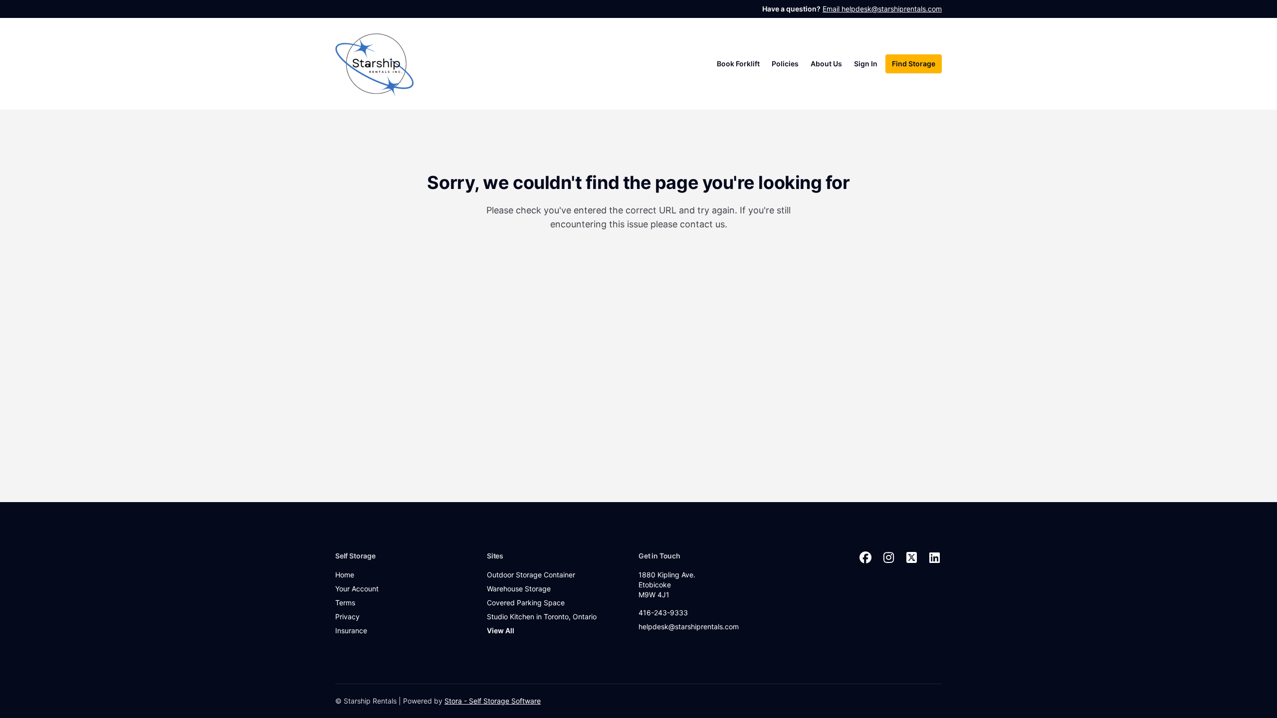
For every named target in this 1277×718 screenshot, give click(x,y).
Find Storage (913, 63)
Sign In (865, 63)
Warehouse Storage (519, 588)
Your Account (357, 588)
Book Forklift (738, 63)
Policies (785, 63)
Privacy (347, 616)
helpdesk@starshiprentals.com (688, 626)
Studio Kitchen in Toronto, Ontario (542, 616)
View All (500, 630)
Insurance (351, 630)
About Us (826, 63)
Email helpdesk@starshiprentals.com (882, 8)
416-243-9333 (663, 612)
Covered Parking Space (526, 602)
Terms (345, 602)
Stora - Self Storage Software (492, 701)
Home (344, 574)
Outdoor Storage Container (531, 574)
